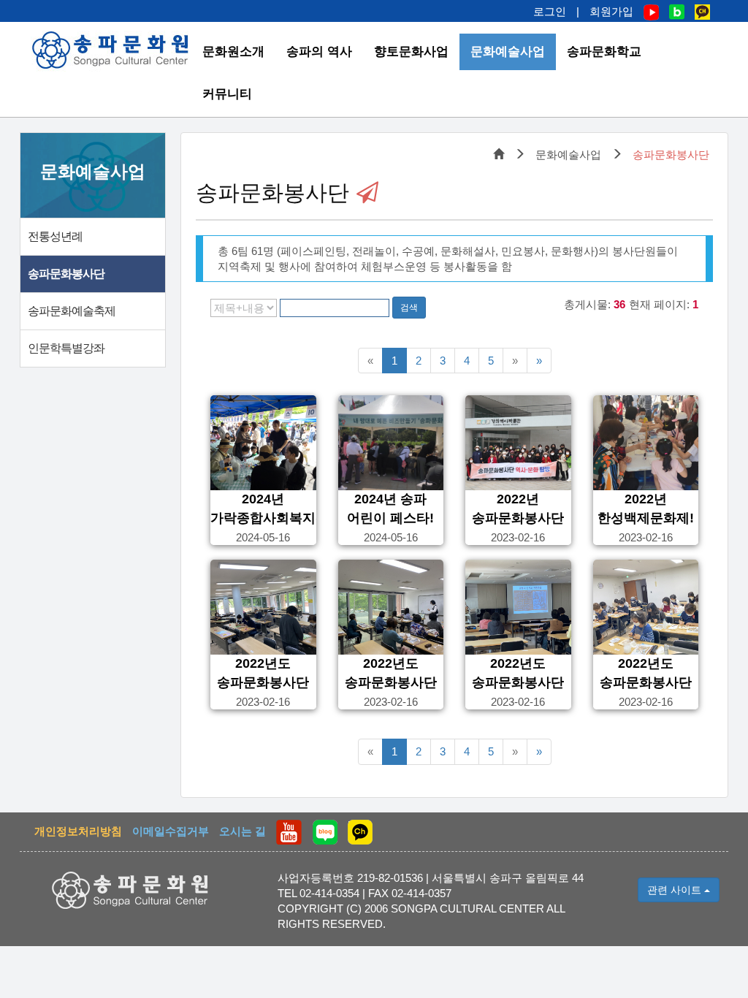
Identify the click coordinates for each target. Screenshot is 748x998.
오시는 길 (242, 831)
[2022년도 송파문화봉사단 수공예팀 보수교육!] (391, 607)
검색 (409, 307)
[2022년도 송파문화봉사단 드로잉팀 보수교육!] (646, 607)
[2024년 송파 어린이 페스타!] (391, 442)
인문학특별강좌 (66, 348)
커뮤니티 (227, 94)
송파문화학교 (604, 51)
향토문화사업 (411, 51)
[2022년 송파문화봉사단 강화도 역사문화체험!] (518, 442)
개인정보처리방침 (78, 831)
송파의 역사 (319, 51)
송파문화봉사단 (66, 273)
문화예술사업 (507, 51)
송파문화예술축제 (71, 311)
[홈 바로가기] (111, 50)
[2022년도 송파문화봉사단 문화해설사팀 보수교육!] (518, 607)
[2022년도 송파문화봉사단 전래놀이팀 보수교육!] (263, 607)
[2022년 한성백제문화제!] (646, 442)
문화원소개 (233, 51)
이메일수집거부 (170, 831)
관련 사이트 (675, 890)
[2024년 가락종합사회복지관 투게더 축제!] (263, 442)
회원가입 (611, 11)
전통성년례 (55, 236)
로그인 (549, 11)
